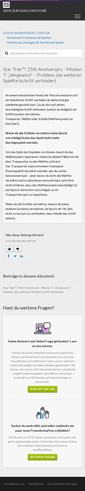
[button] (77, 16)
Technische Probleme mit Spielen (29, 37)
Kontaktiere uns (42, 389)
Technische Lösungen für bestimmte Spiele (35, 42)
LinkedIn (22, 256)
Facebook (8, 256)
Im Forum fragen (42, 457)
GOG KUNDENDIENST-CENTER (26, 33)
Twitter (15, 256)
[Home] (6, 5)
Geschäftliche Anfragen (62, 483)
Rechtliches (36, 483)
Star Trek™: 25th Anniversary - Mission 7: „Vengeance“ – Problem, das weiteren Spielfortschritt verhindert (37, 289)
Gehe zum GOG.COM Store (24, 10)
